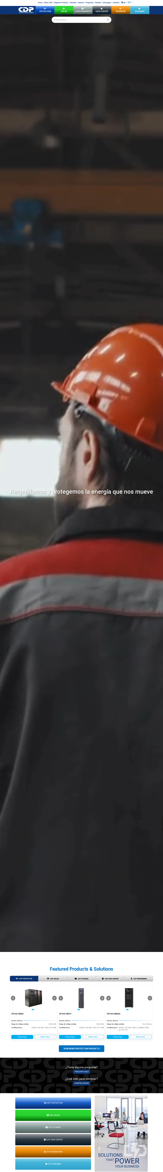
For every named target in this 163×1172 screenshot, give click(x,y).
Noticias (98, 3)
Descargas (107, 3)
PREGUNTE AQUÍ (81, 1072)
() (124, 3)
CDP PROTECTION (25, 979)
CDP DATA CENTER (111, 979)
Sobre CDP (48, 3)
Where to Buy (45, 1037)
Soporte (81, 3)
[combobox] (129, 2)
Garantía (73, 3)
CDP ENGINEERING (140, 979)
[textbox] (129, 2)
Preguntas (89, 3)
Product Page (22, 1037)
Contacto (116, 3)
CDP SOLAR (54, 979)
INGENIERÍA (121, 11)
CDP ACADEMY (54, 1164)
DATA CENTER (102, 11)
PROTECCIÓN (45, 11)
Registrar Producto (61, 3)
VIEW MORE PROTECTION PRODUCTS (82, 1048)
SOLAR (64, 11)
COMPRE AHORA (81, 1083)
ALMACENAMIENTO (83, 11)
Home (40, 3)
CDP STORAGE (82, 979)
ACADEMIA (139, 11)
